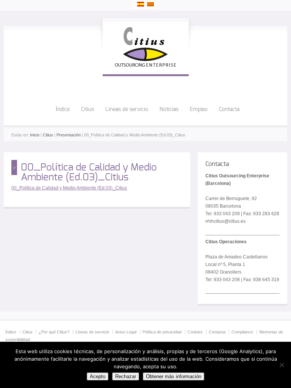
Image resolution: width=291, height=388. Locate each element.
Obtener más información (173, 376)
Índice (63, 109)
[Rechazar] (281, 365)
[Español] (140, 4)
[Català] (150, 4)
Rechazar (125, 376)
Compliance (242, 332)
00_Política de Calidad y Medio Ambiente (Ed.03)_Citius (69, 188)
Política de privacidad (161, 332)
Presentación (68, 135)
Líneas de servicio (126, 109)
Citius (87, 109)
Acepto (97, 376)
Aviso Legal (125, 332)
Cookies (195, 332)
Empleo (199, 109)
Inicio (34, 135)
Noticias (169, 109)
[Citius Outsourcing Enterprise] (145, 66)
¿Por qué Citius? (54, 332)
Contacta (229, 109)
